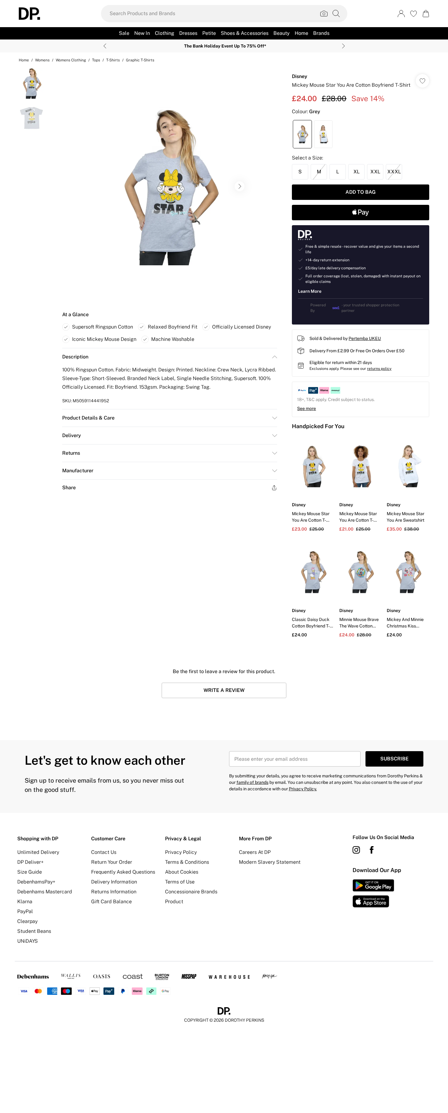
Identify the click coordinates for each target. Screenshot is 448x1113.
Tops (96, 60)
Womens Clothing (71, 60)
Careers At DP (255, 852)
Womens (42, 60)
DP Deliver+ (30, 862)
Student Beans (34, 931)
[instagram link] (356, 850)
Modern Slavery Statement (270, 862)
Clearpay (27, 921)
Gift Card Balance (111, 901)
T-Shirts (113, 60)
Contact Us (103, 852)
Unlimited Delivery (38, 852)
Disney (299, 76)
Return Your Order (111, 862)
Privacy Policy (181, 852)
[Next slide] (343, 46)
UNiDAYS (27, 941)
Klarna (24, 901)
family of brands (252, 782)
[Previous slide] (105, 46)
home (24, 60)
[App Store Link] (373, 893)
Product (174, 901)
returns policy (379, 368)
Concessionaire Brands (191, 892)
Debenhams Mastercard (44, 892)
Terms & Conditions (187, 862)
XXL (375, 172)
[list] (169, 186)
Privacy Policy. (303, 788)
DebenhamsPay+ (36, 882)
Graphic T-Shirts (140, 60)
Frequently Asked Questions (123, 872)
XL (356, 172)
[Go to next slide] (239, 186)
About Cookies (181, 872)
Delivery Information (114, 882)
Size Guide (29, 872)
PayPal (25, 911)
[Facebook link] (371, 850)
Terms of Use (180, 882)
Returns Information (113, 892)
